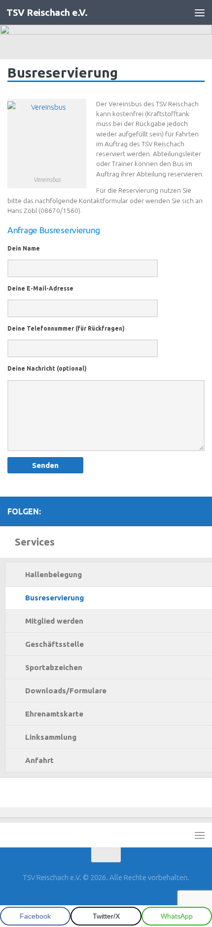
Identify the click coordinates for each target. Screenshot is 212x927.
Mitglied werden (54, 621)
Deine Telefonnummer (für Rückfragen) (66, 328)
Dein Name (23, 248)
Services (35, 542)
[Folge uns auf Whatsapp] (199, 511)
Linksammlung (50, 737)
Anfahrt (39, 760)
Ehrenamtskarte (54, 714)
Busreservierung (54, 597)
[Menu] (199, 12)
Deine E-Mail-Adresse (40, 288)
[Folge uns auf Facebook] (183, 511)
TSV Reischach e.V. (46, 12)
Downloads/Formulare (65, 690)
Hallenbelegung (53, 574)
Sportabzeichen (53, 667)
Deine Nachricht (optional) (47, 368)
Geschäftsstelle (54, 644)
